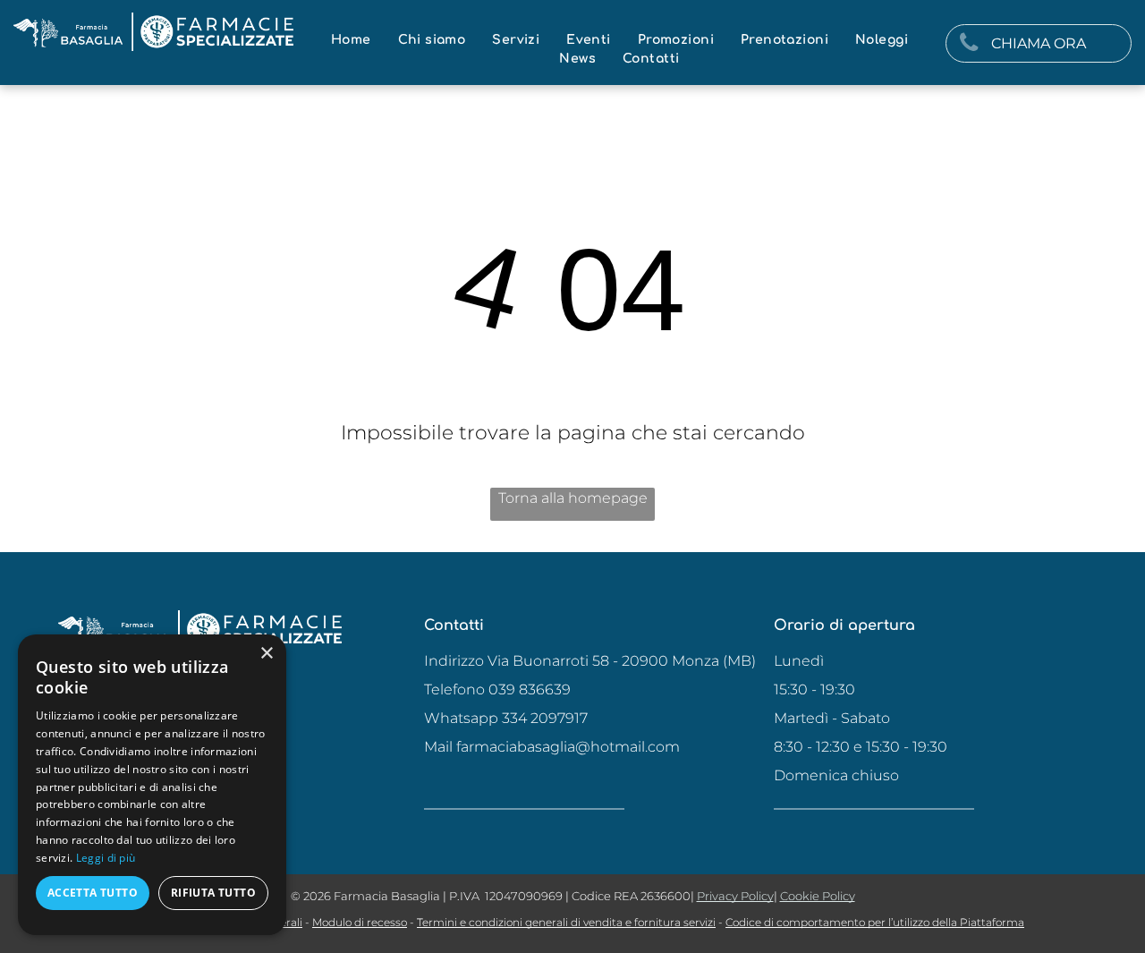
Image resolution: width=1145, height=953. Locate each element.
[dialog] (152, 784)
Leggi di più (106, 857)
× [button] (266, 653)
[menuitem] (351, 39)
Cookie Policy (817, 896)
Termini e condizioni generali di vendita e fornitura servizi (566, 922)
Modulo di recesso (359, 922)
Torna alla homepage (573, 497)
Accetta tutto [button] (92, 892)
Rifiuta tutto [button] (213, 892)
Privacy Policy (735, 896)
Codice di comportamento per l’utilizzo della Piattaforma (874, 922)
